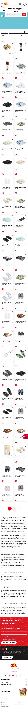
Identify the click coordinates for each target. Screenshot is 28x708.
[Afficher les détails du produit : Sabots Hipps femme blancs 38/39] (7, 296)
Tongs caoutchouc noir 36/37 (6, 418)
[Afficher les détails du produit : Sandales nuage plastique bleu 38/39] (7, 85)
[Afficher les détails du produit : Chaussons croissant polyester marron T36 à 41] (7, 47)
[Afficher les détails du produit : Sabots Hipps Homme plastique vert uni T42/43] (21, 354)
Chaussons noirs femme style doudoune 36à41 (20, 341)
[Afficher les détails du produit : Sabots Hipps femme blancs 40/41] (7, 277)
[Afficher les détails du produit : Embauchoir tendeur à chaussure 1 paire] (7, 354)
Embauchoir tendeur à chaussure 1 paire (6, 361)
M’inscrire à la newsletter (9, 642)
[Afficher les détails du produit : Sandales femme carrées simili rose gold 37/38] (7, 335)
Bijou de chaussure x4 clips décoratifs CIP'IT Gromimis (7, 457)
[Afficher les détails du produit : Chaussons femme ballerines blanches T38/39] (7, 316)
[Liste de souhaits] (12, 43)
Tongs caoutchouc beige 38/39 (7, 207)
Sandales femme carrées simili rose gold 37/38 (7, 341)
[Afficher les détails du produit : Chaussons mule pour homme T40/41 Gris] (21, 412)
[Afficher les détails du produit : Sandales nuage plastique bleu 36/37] (21, 104)
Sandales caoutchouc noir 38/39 (7, 111)
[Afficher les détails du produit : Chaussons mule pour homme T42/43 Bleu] (21, 392)
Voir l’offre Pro (7, 657)
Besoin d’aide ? (5, 679)
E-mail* (3, 631)
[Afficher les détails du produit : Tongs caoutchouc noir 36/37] (7, 412)
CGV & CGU (3, 702)
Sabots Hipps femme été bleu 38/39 (7, 226)
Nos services (5, 682)
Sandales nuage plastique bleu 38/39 (7, 92)
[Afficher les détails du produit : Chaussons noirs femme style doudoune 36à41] (21, 335)
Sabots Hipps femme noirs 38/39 (7, 399)
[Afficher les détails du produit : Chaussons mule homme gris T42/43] (21, 296)
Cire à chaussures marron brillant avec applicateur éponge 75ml (7, 73)
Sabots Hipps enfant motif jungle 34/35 (20, 284)
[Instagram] (9, 675)
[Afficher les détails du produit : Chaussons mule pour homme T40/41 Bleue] (7, 469)
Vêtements (4, 32)
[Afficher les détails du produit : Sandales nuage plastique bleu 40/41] (21, 143)
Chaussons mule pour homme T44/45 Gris (19, 495)
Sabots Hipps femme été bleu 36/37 (20, 245)
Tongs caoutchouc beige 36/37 (20, 457)
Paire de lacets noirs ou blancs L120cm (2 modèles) (20, 53)
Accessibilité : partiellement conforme (20, 703)
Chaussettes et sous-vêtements (16, 32)
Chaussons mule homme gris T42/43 (20, 303)
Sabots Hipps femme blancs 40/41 (6, 284)
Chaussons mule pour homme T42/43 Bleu (19, 399)
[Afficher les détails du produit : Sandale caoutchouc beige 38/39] (7, 143)
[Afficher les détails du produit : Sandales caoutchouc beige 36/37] (21, 162)
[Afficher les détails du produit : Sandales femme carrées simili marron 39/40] (7, 431)
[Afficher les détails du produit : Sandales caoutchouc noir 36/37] (7, 162)
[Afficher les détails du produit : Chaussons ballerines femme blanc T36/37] (7, 181)
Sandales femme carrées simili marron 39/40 (7, 437)
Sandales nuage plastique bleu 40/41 (20, 149)
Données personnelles (5, 706)
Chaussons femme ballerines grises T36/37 (7, 495)
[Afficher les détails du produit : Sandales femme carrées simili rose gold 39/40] (21, 431)
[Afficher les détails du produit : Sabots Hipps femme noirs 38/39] (7, 392)
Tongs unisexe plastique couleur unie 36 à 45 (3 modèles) (20, 73)
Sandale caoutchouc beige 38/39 (7, 149)
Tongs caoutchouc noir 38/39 (6, 245)
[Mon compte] (23, 4)
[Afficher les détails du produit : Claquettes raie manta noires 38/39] (21, 469)
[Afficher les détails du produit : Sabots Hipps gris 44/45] (7, 373)
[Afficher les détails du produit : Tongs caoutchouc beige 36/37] (21, 450)
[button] (20, 4)
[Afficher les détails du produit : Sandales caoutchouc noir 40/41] (21, 373)
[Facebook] (5, 675)
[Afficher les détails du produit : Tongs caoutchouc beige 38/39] (7, 200)
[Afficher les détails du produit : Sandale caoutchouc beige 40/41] (21, 181)
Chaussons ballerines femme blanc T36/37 (6, 188)
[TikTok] (20, 675)
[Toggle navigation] (2, 4)
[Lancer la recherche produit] (1, 6)
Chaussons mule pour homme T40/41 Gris (19, 418)
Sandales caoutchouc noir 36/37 (7, 169)
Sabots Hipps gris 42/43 (7, 129)
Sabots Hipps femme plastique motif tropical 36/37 (20, 130)
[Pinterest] (16, 675)
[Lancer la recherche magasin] (24, 14)
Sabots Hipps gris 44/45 (7, 379)
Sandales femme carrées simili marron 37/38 (20, 322)
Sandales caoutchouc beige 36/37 (19, 169)
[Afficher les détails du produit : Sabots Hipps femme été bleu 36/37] (21, 239)
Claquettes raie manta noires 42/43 (19, 265)
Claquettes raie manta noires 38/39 (19, 476)
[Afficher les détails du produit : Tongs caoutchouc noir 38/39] (7, 239)
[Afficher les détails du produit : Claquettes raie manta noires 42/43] (21, 258)
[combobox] (4, 36)
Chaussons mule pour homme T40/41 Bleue (6, 476)
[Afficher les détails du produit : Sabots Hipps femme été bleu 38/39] (7, 220)
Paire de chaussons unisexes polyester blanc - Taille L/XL (20, 92)
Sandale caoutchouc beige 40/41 (20, 188)
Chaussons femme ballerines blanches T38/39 (7, 322)
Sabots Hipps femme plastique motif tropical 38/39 (20, 207)
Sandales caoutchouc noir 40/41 (20, 380)
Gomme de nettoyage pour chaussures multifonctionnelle (19, 226)
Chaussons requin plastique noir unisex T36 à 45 (7, 265)
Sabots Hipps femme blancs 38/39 (6, 303)
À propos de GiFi (6, 685)
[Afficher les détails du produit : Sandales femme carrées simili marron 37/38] (21, 316)
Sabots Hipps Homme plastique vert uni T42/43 (20, 361)
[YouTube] (13, 675)
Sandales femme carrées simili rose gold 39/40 (20, 437)
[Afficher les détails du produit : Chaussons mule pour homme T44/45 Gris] (21, 488)
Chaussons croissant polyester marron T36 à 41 (7, 53)
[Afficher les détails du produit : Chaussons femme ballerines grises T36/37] (7, 488)
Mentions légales (4, 704)
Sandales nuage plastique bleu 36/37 (20, 111)
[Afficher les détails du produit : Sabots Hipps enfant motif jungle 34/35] (21, 277)
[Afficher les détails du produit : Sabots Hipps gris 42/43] (7, 124)
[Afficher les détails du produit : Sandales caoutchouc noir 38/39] (7, 104)
